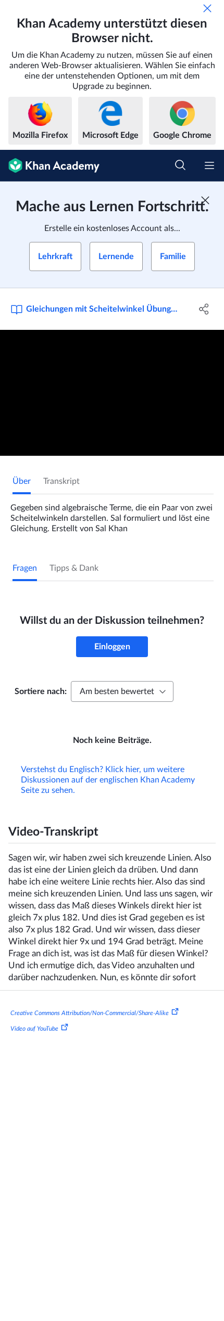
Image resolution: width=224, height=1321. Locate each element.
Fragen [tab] (25, 568)
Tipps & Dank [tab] (73, 568)
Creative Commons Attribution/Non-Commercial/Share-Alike (89, 1013)
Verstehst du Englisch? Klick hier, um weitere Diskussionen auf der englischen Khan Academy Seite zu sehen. (108, 779)
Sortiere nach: (41, 691)
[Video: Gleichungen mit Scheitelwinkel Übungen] (112, 393)
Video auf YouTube (34, 1028)
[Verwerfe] (207, 8)
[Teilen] (204, 309)
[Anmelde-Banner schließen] (205, 200)
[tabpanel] (112, 514)
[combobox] (122, 691)
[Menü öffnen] (209, 165)
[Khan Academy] (49, 165)
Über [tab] (22, 481)
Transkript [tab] (61, 481)
